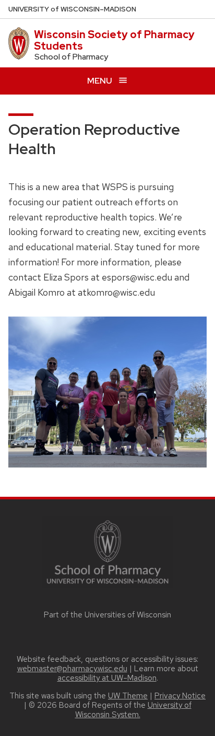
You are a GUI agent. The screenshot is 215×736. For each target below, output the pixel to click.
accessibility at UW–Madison (107, 678)
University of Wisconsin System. (133, 710)
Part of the (107, 615)
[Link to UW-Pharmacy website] (107, 551)
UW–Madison (72, 9)
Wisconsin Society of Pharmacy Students (114, 40)
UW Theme (128, 696)
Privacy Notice (180, 696)
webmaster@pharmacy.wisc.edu (72, 668)
